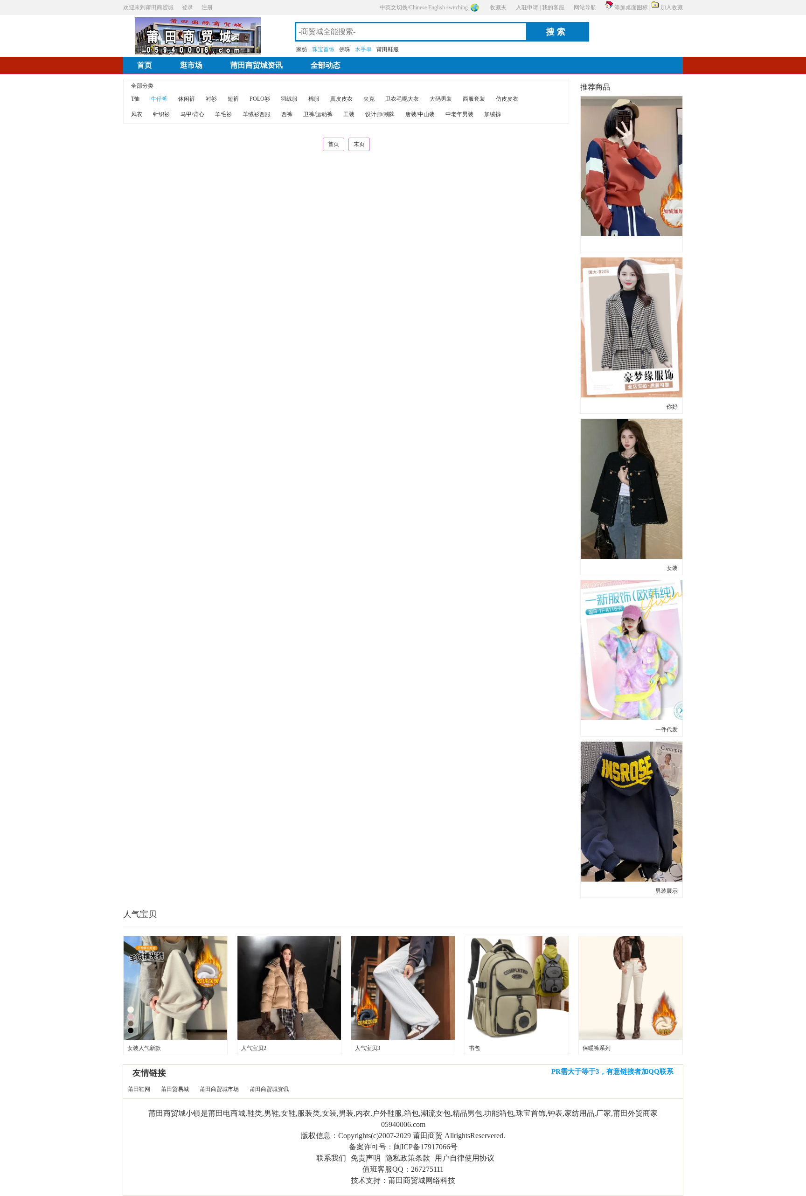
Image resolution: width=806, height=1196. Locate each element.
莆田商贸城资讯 (256, 65)
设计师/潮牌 (380, 114)
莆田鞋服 (387, 49)
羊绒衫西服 (257, 114)
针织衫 (161, 114)
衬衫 (211, 99)
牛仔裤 (159, 99)
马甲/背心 (192, 114)
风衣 (136, 114)
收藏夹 (498, 7)
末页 (359, 144)
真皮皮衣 (341, 99)
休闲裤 (186, 99)
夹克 (369, 99)
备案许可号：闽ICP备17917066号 (403, 1147)
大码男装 (441, 99)
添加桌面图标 (631, 7)
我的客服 (553, 7)
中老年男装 (459, 114)
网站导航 (585, 7)
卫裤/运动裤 (318, 114)
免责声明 (366, 1158)
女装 (672, 568)
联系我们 (331, 1158)
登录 (187, 7)
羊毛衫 (223, 114)
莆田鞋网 (139, 1089)
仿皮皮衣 (507, 99)
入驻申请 (527, 7)
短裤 (233, 99)
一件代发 (666, 729)
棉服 (314, 99)
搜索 (557, 31)
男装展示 (666, 891)
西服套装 (474, 99)
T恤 (135, 99)
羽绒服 (289, 99)
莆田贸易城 (175, 1089)
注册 (207, 7)
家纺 (301, 49)
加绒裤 (492, 114)
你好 (672, 406)
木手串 (363, 49)
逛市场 (191, 65)
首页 (144, 65)
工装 (348, 114)
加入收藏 (671, 7)
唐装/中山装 (420, 114)
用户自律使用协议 (464, 1158)
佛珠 (344, 49)
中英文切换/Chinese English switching (424, 7)
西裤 (286, 114)
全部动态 (325, 65)
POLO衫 (260, 99)
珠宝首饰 (323, 49)
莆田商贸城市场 (219, 1089)
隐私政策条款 (407, 1158)
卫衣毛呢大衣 (402, 99)
